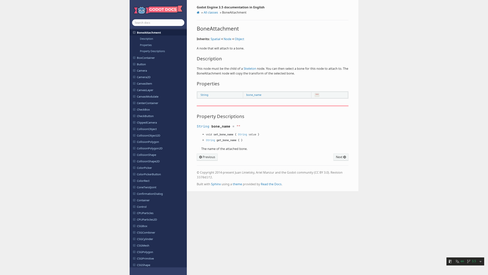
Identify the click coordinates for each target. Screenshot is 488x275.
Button (141, 64)
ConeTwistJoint (146, 187)
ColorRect (143, 181)
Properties (146, 45)
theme (237, 184)
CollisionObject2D (148, 135)
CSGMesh (143, 245)
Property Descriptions (152, 51)
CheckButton (145, 116)
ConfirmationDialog (150, 194)
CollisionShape (146, 155)
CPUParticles (145, 213)
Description (146, 38)
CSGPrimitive (145, 258)
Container (143, 200)
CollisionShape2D (148, 161)
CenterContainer (147, 103)
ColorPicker (144, 168)
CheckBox (143, 109)
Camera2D (144, 77)
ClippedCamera (147, 122)
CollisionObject (147, 129)
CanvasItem (144, 83)
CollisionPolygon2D (150, 148)
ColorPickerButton (149, 174)
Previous (208, 157)
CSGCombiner (146, 232)
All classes (211, 12)
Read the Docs (271, 184)
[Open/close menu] (134, 32)
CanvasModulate (147, 96)
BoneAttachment (149, 32)
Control (142, 207)
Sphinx (216, 184)
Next (339, 157)
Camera (142, 70)
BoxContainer (146, 58)
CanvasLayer (145, 90)
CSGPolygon (145, 252)
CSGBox (142, 226)
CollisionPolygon (148, 142)
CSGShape (143, 265)
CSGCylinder (145, 239)
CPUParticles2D (147, 219)
